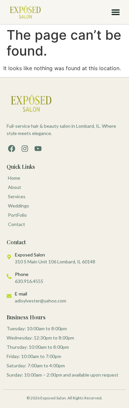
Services (16, 196)
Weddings (18, 205)
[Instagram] (25, 149)
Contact (16, 224)
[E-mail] (9, 296)
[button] (116, 12)
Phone (21, 274)
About (14, 187)
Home (14, 178)
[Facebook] (12, 149)
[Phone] (9, 276)
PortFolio (17, 215)
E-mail (21, 293)
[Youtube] (38, 149)
